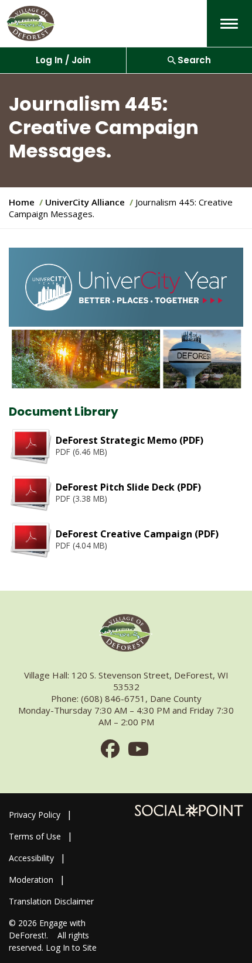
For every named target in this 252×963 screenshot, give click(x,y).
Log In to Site (71, 947)
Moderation (31, 879)
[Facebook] (110, 752)
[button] (229, 23)
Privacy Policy (34, 814)
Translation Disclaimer (51, 901)
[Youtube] (138, 752)
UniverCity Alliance (85, 202)
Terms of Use (35, 836)
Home (22, 202)
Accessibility (31, 857)
